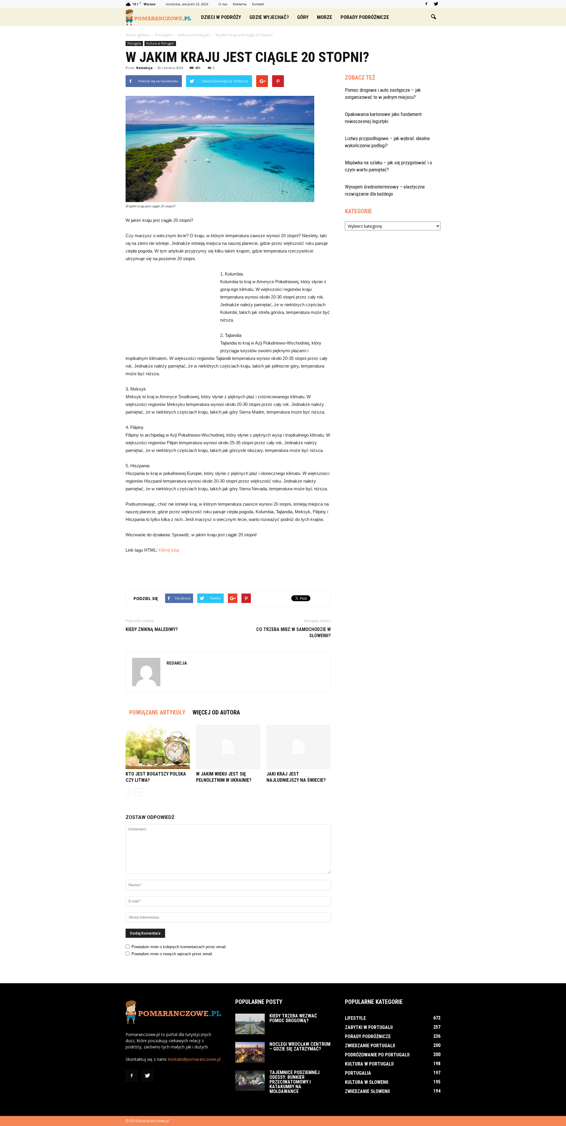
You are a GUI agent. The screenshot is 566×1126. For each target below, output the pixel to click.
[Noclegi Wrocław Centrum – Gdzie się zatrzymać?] (250, 1052)
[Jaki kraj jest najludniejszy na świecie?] (298, 747)
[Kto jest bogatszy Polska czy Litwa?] (158, 747)
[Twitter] (436, 4)
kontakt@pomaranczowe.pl (194, 1059)
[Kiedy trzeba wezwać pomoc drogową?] (250, 1024)
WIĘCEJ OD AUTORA (216, 712)
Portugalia (134, 43)
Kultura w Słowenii (366, 1082)
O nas (222, 4)
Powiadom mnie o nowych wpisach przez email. (172, 954)
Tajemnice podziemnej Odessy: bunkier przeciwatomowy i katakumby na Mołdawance (294, 1082)
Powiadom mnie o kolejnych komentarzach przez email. (179, 947)
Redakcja (144, 67)
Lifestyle (355, 1018)
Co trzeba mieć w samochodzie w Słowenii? (293, 632)
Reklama (239, 4)
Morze (324, 17)
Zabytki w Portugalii (369, 1027)
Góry (303, 17)
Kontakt (258, 4)
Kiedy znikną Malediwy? (152, 629)
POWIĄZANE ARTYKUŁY (157, 712)
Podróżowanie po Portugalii (377, 1055)
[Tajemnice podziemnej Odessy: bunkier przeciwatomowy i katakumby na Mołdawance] (250, 1080)
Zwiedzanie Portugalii (370, 1045)
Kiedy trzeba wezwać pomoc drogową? (293, 1018)
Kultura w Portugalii (160, 43)
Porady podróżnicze (364, 17)
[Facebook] (426, 4)
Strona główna (137, 34)
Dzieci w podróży (221, 17)
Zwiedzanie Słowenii (367, 1091)
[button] (433, 17)
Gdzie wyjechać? (269, 17)
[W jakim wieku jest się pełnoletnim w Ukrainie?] (228, 747)
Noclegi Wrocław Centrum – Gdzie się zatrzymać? (299, 1046)
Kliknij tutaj (169, 550)
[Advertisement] (170, 310)
